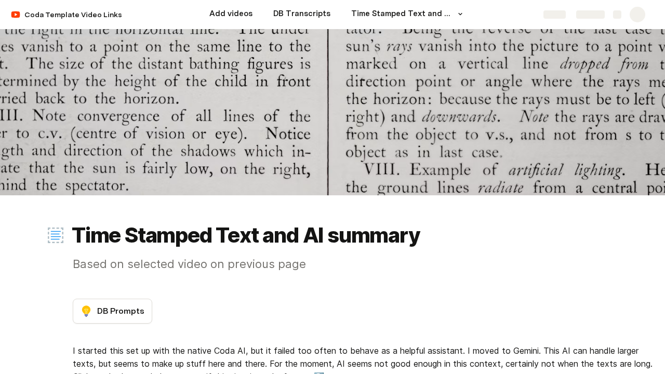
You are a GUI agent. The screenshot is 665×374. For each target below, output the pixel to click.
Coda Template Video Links (73, 14)
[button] (460, 14)
